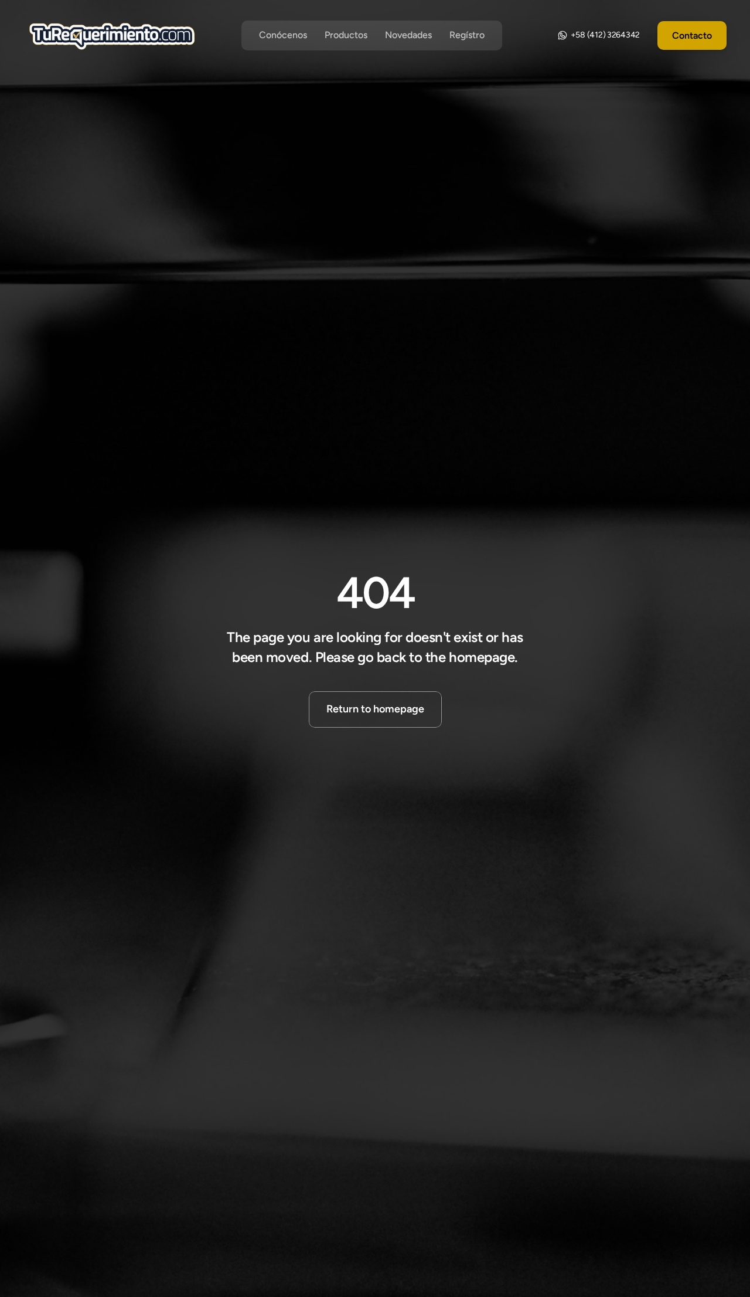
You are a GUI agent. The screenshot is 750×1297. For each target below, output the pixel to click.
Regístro (467, 34)
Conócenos (283, 34)
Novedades (408, 34)
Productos (346, 34)
